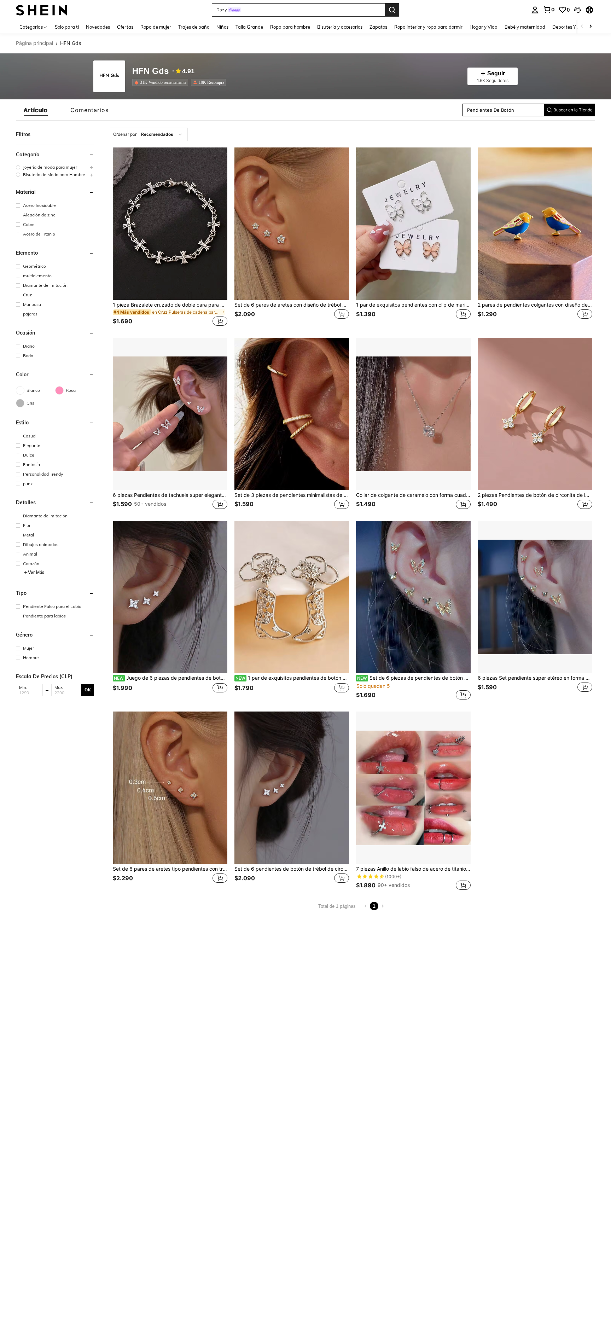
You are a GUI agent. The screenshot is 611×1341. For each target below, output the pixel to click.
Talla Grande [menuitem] (249, 27)
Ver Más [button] (36, 572)
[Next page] (382, 906)
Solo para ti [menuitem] (67, 27)
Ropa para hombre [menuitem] (290, 27)
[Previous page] (365, 906)
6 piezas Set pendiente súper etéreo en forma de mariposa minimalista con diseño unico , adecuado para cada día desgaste (535, 678)
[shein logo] (41, 9)
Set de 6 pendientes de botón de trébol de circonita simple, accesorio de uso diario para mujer (291, 869)
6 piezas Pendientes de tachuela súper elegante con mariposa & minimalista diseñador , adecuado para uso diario (170, 495)
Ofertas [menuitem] (125, 27)
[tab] (36, 110)
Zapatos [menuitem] (378, 27)
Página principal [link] (34, 43)
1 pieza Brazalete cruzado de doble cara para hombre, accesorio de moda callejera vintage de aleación (170, 305)
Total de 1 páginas (337, 906)
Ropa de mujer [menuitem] (155, 27)
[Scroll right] (590, 27)
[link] (549, 9)
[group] (55, 167)
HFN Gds (150, 71)
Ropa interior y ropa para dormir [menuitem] (428, 27)
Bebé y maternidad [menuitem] (525, 27)
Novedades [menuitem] (98, 27)
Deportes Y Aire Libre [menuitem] (575, 27)
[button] (577, 10)
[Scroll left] (582, 27)
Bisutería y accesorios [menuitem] (339, 27)
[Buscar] (392, 10)
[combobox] (148, 134)
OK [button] (88, 689)
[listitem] (161, 82)
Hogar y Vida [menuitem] (483, 27)
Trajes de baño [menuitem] (193, 27)
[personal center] (535, 10)
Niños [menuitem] (222, 27)
